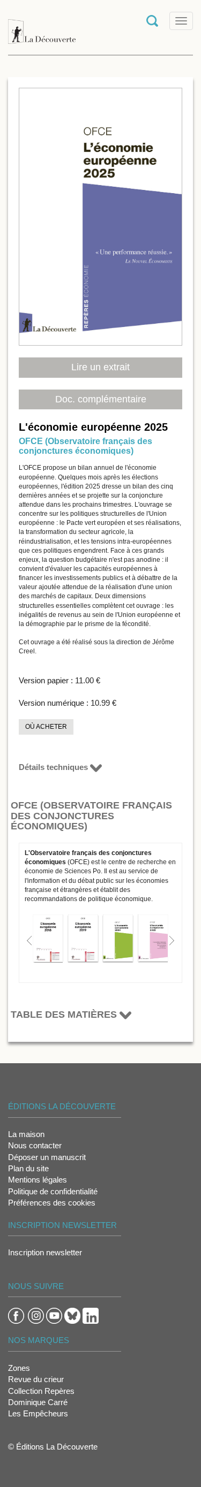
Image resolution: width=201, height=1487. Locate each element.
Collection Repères (41, 1391)
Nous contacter (35, 1145)
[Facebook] (16, 1315)
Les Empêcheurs (38, 1413)
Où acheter (46, 726)
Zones (19, 1367)
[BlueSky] (72, 1315)
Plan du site (28, 1168)
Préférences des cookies (51, 1202)
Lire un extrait (100, 367)
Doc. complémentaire (100, 399)
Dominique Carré (38, 1402)
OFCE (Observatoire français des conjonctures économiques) (85, 446)
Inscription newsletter (45, 1252)
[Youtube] (54, 1315)
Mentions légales (37, 1179)
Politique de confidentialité (53, 1191)
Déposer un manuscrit (47, 1157)
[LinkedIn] (91, 1315)
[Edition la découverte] (42, 26)
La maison (26, 1134)
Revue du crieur (36, 1379)
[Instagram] (36, 1315)
